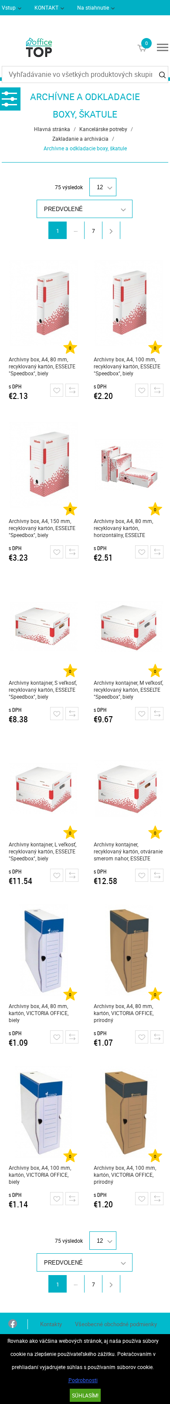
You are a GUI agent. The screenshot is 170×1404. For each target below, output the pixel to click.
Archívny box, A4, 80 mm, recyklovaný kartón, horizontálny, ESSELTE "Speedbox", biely (123, 528)
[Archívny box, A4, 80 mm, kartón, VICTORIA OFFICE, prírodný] (128, 950)
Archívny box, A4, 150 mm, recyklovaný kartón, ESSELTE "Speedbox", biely (42, 527)
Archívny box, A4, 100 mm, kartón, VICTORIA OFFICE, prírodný (125, 1174)
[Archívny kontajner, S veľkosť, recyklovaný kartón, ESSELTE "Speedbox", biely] (43, 627)
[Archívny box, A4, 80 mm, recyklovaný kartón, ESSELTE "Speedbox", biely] (43, 303)
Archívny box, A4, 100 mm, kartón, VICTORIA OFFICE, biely (40, 1174)
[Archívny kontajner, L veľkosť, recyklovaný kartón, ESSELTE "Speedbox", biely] (43, 788)
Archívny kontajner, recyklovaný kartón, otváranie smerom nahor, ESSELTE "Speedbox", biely (128, 851)
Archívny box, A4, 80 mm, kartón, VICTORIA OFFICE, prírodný (123, 1012)
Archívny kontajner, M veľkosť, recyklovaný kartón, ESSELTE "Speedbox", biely (128, 689)
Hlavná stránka (52, 128)
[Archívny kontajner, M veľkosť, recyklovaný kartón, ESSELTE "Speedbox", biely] (128, 627)
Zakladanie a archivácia (80, 138)
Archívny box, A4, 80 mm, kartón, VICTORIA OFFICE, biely (38, 1012)
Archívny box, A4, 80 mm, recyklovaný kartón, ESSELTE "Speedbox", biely (42, 366)
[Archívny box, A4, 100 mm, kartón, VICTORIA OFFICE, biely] (43, 1112)
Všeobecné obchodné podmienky (116, 1324)
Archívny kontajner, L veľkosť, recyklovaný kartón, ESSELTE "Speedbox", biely (42, 851)
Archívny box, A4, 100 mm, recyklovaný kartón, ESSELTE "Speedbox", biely (127, 366)
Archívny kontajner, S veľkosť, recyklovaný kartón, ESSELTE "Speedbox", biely (43, 689)
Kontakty (51, 1324)
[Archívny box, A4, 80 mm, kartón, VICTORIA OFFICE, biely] (43, 950)
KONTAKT (46, 7)
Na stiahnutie (93, 7)
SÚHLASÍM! (85, 1395)
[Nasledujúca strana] (111, 230)
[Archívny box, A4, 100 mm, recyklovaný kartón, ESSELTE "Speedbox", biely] (128, 303)
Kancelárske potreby (103, 128)
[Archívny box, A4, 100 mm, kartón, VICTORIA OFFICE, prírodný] (128, 1112)
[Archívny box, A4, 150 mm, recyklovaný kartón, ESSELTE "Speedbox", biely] (43, 465)
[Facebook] (12, 1324)
